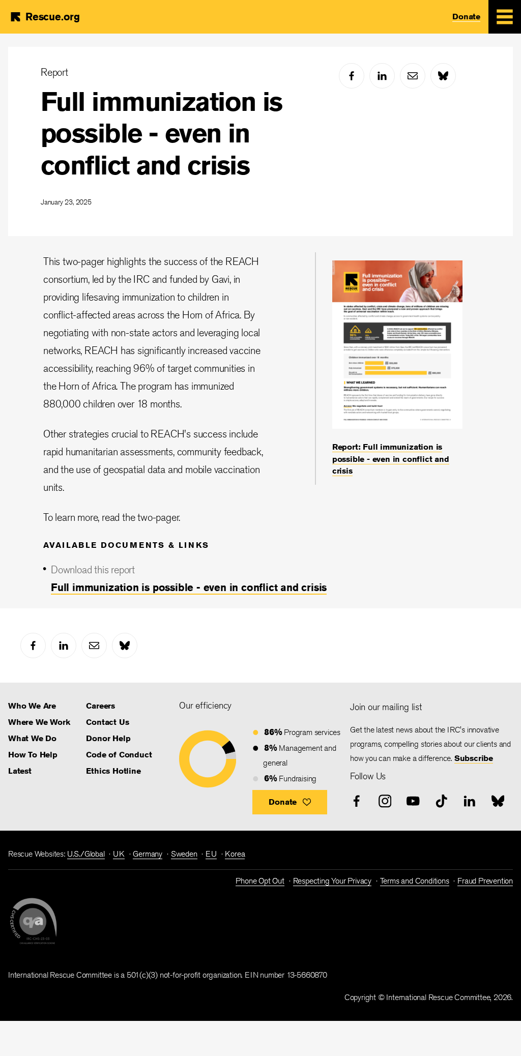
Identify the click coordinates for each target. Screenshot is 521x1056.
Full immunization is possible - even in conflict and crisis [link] (189, 587)
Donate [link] (466, 16)
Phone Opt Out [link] (260, 881)
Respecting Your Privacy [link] (332, 881)
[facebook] (351, 76)
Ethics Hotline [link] (113, 771)
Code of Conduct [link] (119, 754)
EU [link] (211, 854)
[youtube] (413, 801)
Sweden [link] (184, 854)
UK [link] (119, 854)
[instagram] (385, 801)
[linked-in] (382, 76)
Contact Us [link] (107, 722)
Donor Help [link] (108, 738)
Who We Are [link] (32, 706)
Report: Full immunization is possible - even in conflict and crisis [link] (390, 459)
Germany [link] (147, 854)
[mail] (412, 76)
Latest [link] (20, 771)
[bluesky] (443, 76)
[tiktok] (441, 801)
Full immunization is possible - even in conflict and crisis (161, 133)
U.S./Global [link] (86, 854)
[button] (289, 802)
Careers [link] (100, 706)
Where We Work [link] (39, 722)
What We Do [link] (32, 738)
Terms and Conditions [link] (414, 881)
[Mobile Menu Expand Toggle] (504, 17)
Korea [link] (235, 854)
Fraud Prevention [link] (485, 881)
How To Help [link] (32, 754)
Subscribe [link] (473, 758)
